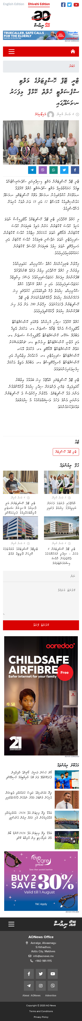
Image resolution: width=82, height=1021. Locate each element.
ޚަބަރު (72, 66)
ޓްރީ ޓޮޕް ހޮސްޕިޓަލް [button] (65, 452)
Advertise (50, 996)
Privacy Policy (41, 1017)
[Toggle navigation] (11, 51)
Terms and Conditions (41, 1011)
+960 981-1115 (43, 960)
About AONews (31, 996)
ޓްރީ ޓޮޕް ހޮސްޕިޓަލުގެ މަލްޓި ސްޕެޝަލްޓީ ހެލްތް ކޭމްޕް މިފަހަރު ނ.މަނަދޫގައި (44, 92)
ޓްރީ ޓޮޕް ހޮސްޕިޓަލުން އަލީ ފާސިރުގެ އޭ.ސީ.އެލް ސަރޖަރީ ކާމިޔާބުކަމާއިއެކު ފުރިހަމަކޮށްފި (20, 508)
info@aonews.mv (43, 956)
